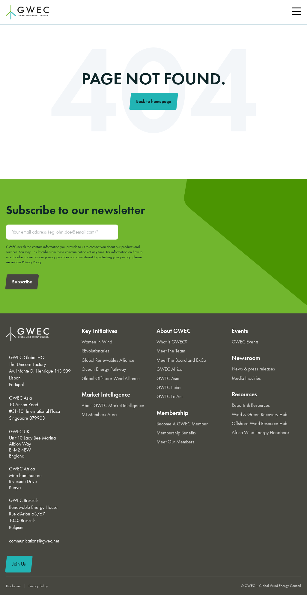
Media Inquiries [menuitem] (246, 378)
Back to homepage (153, 101)
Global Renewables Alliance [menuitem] (108, 360)
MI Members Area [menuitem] (99, 414)
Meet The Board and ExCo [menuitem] (181, 360)
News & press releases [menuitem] (253, 369)
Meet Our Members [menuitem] (175, 442)
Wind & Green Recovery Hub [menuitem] (259, 414)
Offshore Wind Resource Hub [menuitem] (259, 423)
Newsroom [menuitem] (246, 358)
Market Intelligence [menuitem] (106, 394)
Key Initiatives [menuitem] (99, 331)
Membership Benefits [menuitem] (176, 433)
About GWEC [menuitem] (173, 331)
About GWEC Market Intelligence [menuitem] (113, 405)
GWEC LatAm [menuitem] (169, 396)
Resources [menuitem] (244, 394)
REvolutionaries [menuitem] (95, 351)
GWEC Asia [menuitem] (167, 378)
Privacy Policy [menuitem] (38, 586)
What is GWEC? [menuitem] (171, 342)
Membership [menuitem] (172, 413)
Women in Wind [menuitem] (97, 342)
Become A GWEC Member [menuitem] (182, 424)
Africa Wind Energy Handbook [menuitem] (261, 432)
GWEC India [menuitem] (168, 387)
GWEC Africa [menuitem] (169, 369)
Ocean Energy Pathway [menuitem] (104, 369)
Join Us (19, 564)
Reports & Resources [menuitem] (251, 405)
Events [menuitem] (240, 331)
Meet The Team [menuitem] (170, 351)
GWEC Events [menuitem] (245, 342)
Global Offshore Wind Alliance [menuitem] (111, 378)
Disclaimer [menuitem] (13, 586)
